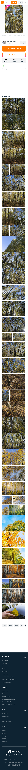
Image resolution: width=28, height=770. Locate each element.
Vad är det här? (16, 66)
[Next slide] (22, 730)
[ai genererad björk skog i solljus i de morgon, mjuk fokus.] (13, 555)
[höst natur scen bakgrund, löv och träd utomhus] (13, 600)
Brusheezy (5, 765)
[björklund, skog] (5, 678)
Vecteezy (4, 767)
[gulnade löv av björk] (7, 567)
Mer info (5, 69)
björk (10, 730)
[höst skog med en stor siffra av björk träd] (13, 106)
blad (5, 730)
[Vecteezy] (2, 2)
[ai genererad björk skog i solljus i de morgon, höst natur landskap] (13, 701)
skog (16, 730)
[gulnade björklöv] (13, 523)
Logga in (21, 2)
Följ (23, 43)
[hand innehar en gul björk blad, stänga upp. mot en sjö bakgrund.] (13, 716)
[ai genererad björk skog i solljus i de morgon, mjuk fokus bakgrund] (10, 587)
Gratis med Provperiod (14, 48)
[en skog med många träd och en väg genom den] (13, 665)
